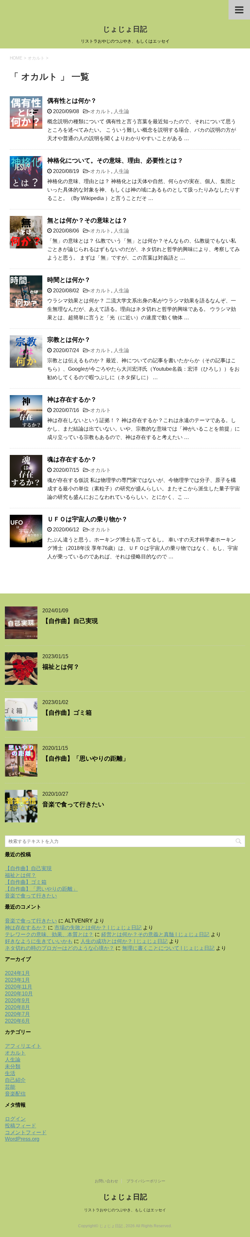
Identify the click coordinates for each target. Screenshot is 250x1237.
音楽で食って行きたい (73, 804)
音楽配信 (15, 1094)
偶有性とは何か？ (72, 100)
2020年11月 (18, 987)
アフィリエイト (23, 1046)
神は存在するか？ (72, 399)
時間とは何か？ (68, 279)
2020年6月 (17, 1021)
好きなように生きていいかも (39, 941)
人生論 (121, 111)
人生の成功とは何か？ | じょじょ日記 (124, 941)
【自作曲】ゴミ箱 (67, 712)
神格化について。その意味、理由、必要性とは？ (115, 160)
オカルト (100, 111)
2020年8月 (17, 1007)
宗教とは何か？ (68, 339)
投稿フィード (20, 1125)
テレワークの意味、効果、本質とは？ (49, 934)
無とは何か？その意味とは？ (87, 220)
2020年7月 (17, 1014)
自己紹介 (15, 1080)
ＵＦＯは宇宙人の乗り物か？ (87, 519)
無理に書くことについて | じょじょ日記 (168, 948)
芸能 (10, 1087)
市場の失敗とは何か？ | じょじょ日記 (98, 927)
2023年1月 (17, 980)
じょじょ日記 (125, 29)
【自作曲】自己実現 (70, 621)
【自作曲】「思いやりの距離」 (85, 758)
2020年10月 (19, 993)
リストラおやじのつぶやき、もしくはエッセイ (125, 1210)
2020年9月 (17, 1000)
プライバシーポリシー (145, 1181)
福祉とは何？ (60, 666)
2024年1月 (17, 973)
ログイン (15, 1119)
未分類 (13, 1066)
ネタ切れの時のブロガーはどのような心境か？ (59, 948)
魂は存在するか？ (72, 459)
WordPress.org (22, 1139)
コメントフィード (26, 1132)
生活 (10, 1073)
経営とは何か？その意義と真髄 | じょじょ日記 (155, 934)
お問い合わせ (106, 1181)
